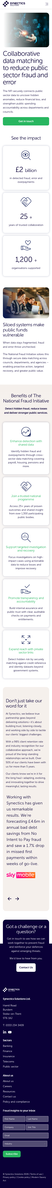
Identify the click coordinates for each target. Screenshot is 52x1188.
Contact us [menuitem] (9, 1096)
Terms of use (36, 1174)
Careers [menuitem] (7, 1086)
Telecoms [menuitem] (8, 1061)
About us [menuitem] (8, 1081)
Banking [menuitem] (7, 1046)
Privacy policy (9, 1177)
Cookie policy (23, 1177)
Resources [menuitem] (9, 1091)
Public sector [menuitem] (10, 1066)
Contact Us (26, 967)
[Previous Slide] (9, 898)
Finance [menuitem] (7, 1051)
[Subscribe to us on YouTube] (10, 1032)
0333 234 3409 (15, 1025)
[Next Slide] (17, 898)
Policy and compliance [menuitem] (16, 1101)
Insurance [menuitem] (9, 1056)
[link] (46, 5)
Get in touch (26, 121)
